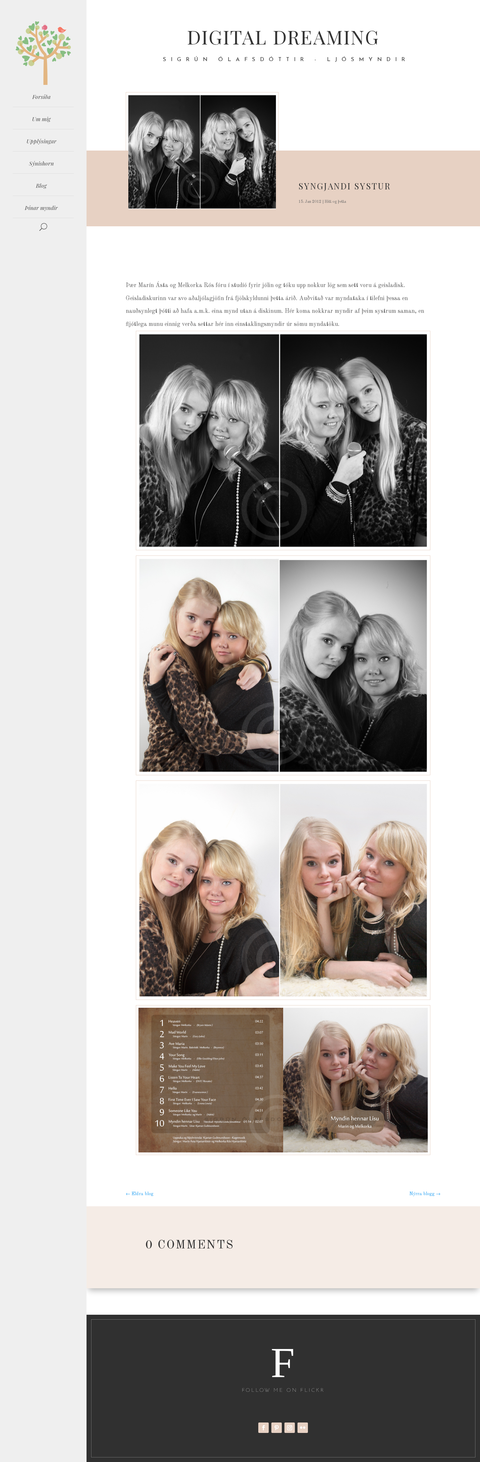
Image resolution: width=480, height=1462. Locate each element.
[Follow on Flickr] (302, 1427)
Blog (41, 185)
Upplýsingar (41, 141)
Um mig (41, 118)
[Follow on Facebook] (263, 1427)
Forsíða (41, 96)
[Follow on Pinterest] (276, 1427)
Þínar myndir (41, 207)
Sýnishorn (41, 163)
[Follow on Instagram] (289, 1427)
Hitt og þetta (335, 202)
